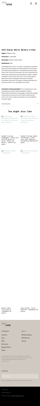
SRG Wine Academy (27, 335)
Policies (3, 350)
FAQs (3, 341)
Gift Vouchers (5, 344)
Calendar (24, 341)
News (3, 338)
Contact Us (4, 335)
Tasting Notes (6, 104)
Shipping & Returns (6, 347)
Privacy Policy (5, 389)
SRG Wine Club (25, 338)
